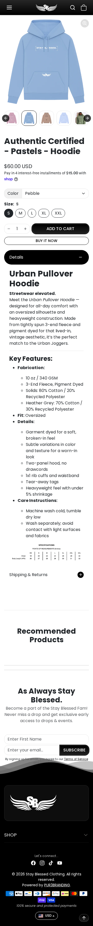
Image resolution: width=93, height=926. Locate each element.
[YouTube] (59, 862)
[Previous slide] (5, 118)
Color (13, 193)
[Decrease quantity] (8, 229)
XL (44, 213)
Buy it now (46, 240)
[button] (14, 7)
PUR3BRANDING (57, 885)
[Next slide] (87, 118)
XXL (58, 213)
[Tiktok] (51, 862)
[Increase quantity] (25, 229)
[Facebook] (33, 862)
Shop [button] (10, 835)
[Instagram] (42, 862)
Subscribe (74, 750)
